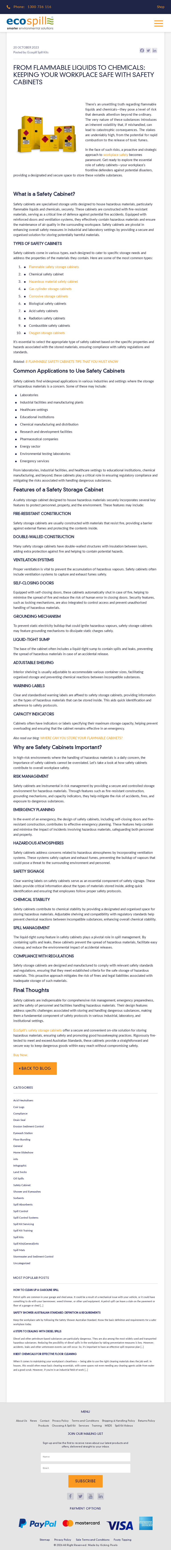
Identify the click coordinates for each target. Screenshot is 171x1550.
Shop (160, 7)
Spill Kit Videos (124, 1426)
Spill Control (20, 1211)
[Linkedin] (154, 50)
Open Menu (159, 22)
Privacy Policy (60, 1421)
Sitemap (45, 1540)
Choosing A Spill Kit (63, 1426)
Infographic (20, 1165)
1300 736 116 (39, 7)
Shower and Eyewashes (27, 1191)
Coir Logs (18, 1107)
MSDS (108, 1426)
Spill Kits (18, 1237)
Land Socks (20, 1172)
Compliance (20, 1113)
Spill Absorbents (23, 1204)
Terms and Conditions (85, 1421)
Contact (44, 1421)
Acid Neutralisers (23, 1100)
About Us (21, 1421)
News (33, 1421)
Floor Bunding (21, 1139)
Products (43, 1426)
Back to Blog (35, 1069)
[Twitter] (148, 50)
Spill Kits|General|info (26, 1243)
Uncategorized (21, 1263)
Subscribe (85, 1481)
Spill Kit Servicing (23, 1224)
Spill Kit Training (23, 1230)
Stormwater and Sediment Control (33, 1256)
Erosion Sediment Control (28, 1126)
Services (84, 1426)
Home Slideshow (23, 1152)
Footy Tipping (122, 1540)
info (15, 1159)
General (17, 1146)
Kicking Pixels (109, 1545)
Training (97, 1426)
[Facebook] (142, 50)
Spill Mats (19, 1250)
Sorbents (18, 1198)
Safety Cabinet (22, 1185)
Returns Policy (146, 1421)
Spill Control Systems (25, 1217)
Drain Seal (19, 1120)
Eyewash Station (23, 1133)
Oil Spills (18, 1178)
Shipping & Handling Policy (118, 1421)
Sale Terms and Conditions (92, 1540)
